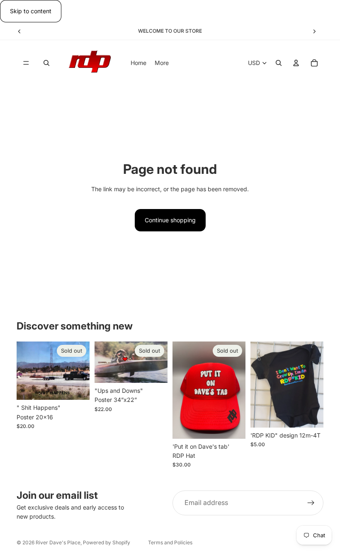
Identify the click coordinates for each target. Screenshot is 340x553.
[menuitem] (162, 63)
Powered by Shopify (106, 542)
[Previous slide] (19, 31)
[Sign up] (311, 503)
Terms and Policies (170, 542)
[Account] (296, 63)
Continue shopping (170, 220)
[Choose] (310, 414)
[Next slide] (314, 31)
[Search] (46, 63)
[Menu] (26, 63)
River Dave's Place (58, 542)
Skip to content (30, 10)
